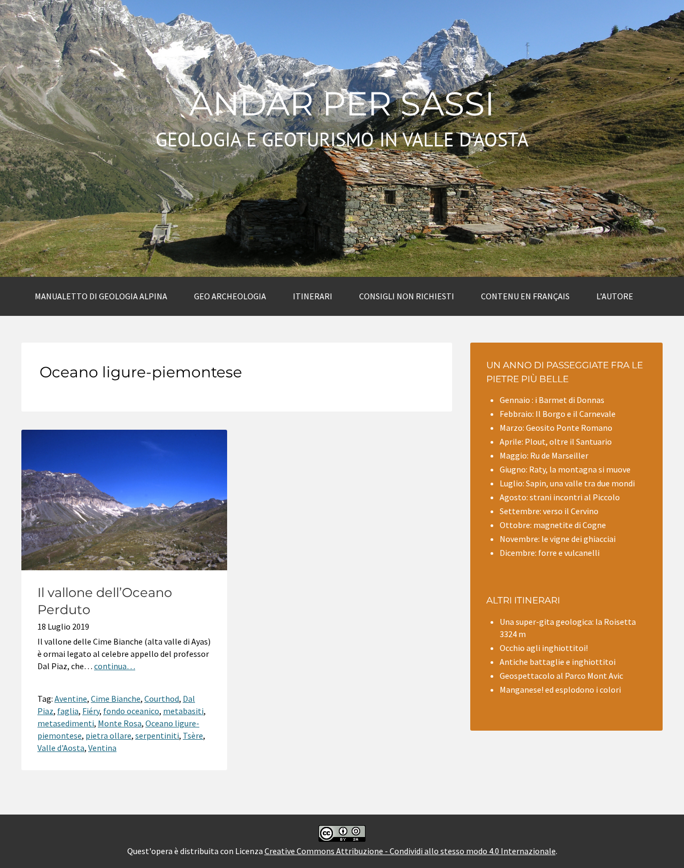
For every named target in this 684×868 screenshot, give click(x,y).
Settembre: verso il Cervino (549, 511)
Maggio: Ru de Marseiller (544, 455)
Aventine (71, 698)
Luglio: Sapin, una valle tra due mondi (567, 483)
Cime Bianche (116, 698)
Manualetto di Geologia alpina (101, 296)
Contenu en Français (525, 296)
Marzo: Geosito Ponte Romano (556, 427)
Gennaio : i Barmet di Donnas (552, 399)
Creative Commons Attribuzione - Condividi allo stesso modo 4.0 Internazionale (410, 851)
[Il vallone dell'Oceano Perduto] (124, 567)
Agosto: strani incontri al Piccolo (560, 497)
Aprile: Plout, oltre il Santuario (556, 441)
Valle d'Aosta (60, 747)
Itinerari (312, 296)
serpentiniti (157, 735)
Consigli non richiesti (406, 296)
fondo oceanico (131, 711)
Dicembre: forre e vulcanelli (550, 552)
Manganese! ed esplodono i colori (560, 689)
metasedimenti (65, 723)
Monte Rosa (120, 723)
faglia (68, 711)
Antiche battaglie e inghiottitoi (558, 661)
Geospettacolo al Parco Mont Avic (561, 675)
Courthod (161, 698)
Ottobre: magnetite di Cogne (553, 525)
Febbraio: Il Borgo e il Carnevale (558, 413)
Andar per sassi (342, 104)
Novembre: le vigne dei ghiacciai (558, 538)
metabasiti (183, 711)
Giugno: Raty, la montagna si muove (565, 469)
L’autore (614, 296)
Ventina (102, 747)
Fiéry (90, 711)
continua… (114, 666)
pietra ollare (108, 735)
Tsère (193, 735)
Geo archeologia (230, 296)
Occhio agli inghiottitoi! (544, 647)
